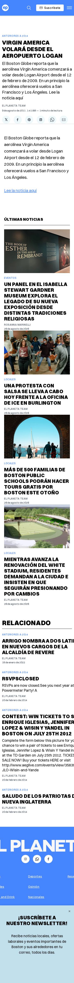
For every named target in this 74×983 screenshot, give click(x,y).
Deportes (35, 876)
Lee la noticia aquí (20, 190)
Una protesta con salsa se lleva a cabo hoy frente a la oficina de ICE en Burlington (36, 394)
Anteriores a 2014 (15, 35)
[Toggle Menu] (69, 8)
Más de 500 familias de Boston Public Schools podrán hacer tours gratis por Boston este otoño (36, 481)
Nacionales (36, 897)
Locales (10, 379)
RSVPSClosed (20, 678)
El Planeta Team (14, 105)
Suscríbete (52, 7)
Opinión (33, 887)
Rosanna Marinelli (17, 324)
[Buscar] (29, 7)
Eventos (10, 277)
